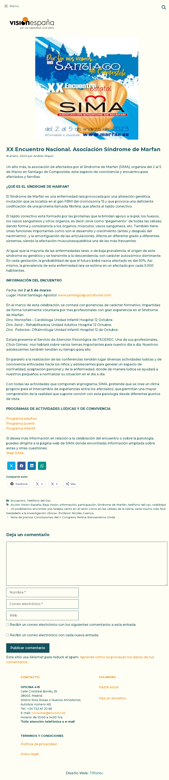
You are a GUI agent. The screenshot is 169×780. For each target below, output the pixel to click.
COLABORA (107, 677)
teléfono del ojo (139, 504)
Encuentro (18, 500)
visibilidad (159, 504)
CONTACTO (30, 677)
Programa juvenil (20, 423)
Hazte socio (109, 687)
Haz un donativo (112, 698)
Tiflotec (96, 773)
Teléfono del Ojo (39, 500)
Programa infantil (20, 428)
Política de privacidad (39, 744)
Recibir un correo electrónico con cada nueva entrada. (54, 635)
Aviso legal (30, 754)
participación (87, 504)
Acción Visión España (26, 504)
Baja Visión (50, 504)
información (68, 504)
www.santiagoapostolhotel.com (84, 295)
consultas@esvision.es (49, 713)
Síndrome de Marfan (112, 504)
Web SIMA (15, 453)
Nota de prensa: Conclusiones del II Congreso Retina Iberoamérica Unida (63, 517)
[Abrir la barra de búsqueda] (164, 7)
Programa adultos (21, 419)
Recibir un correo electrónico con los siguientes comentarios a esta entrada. (73, 625)
